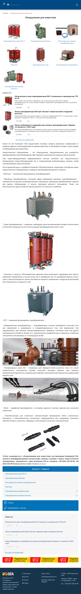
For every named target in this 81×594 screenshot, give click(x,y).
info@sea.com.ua (38, 464)
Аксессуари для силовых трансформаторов (20, 482)
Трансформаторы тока (40, 65)
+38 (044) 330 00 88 (71, 583)
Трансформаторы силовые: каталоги (18, 495)
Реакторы (14, 65)
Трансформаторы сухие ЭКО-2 (14, 41)
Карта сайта (46, 573)
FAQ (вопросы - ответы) (17, 508)
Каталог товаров (40, 469)
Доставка (25, 583)
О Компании (26, 573)
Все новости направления (25, 140)
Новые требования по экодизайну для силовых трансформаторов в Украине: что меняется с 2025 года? (45, 126)
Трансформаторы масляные (40, 41)
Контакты (25, 580)
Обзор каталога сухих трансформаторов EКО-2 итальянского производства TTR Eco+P (46, 97)
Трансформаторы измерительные (17, 491)
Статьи (10, 503)
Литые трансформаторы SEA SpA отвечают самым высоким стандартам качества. (43, 112)
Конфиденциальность (49, 577)
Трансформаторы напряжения (67, 65)
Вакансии (25, 577)
